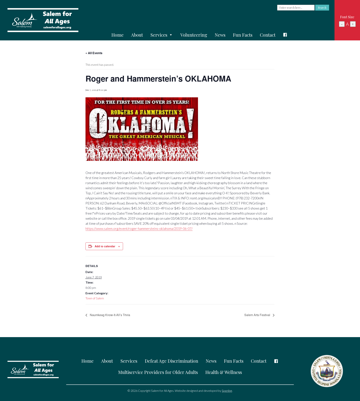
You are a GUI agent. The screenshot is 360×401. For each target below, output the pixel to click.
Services (158, 35)
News (220, 35)
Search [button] (322, 7)
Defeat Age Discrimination (171, 361)
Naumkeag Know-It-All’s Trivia (109, 315)
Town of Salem (95, 298)
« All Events (94, 53)
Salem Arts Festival (257, 315)
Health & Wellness (223, 372)
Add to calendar (105, 246)
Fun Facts (242, 35)
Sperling (227, 390)
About (137, 35)
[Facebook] (285, 34)
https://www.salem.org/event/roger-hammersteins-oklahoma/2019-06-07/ (139, 228)
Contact (267, 35)
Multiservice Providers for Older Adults (158, 372)
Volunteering (193, 35)
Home (117, 35)
